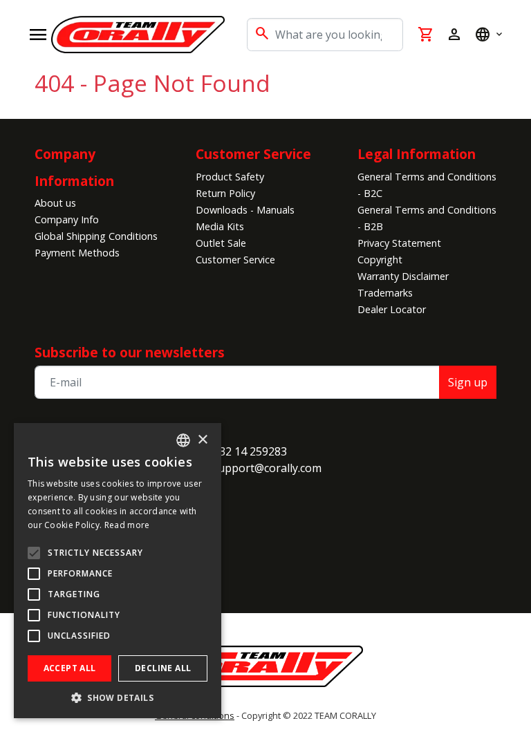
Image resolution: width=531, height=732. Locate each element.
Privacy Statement (399, 243)
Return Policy (225, 193)
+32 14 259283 (249, 451)
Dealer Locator (391, 309)
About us (55, 202)
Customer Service (235, 259)
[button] (117, 697)
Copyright (379, 259)
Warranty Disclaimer (403, 276)
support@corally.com (267, 468)
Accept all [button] (70, 668)
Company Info (67, 219)
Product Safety (230, 176)
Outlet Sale (221, 243)
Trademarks (385, 292)
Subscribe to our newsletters (130, 352)
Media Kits (220, 226)
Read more (127, 525)
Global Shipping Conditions (96, 236)
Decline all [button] (163, 668)
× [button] (202, 440)
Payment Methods (77, 252)
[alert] (117, 570)
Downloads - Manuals (245, 209)
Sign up (467, 382)
